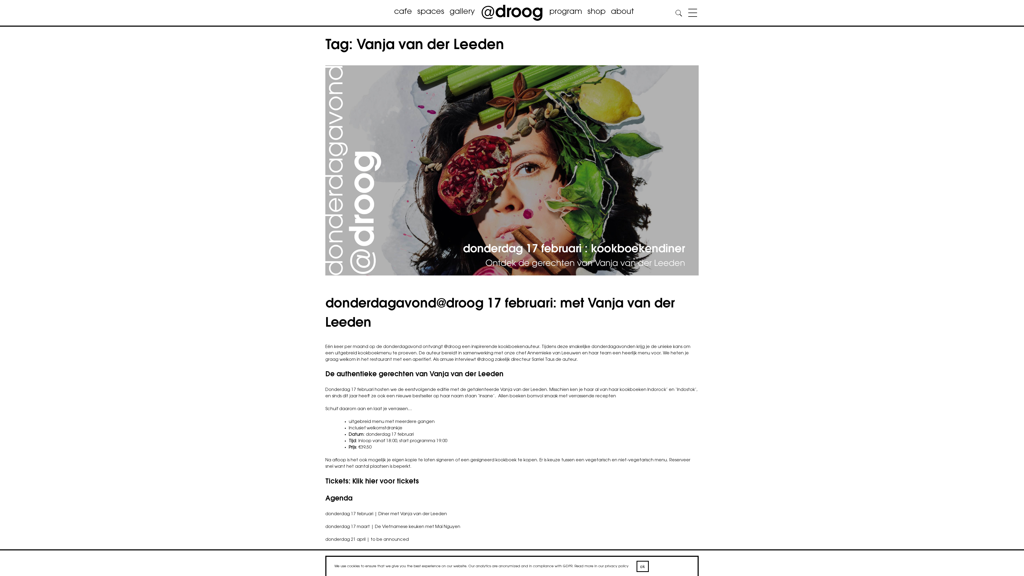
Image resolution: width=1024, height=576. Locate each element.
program (565, 12)
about (622, 12)
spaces (430, 12)
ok (642, 566)
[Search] (679, 14)
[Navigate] (691, 14)
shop (596, 12)
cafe (403, 12)
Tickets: (372, 481)
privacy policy (617, 566)
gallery (462, 12)
